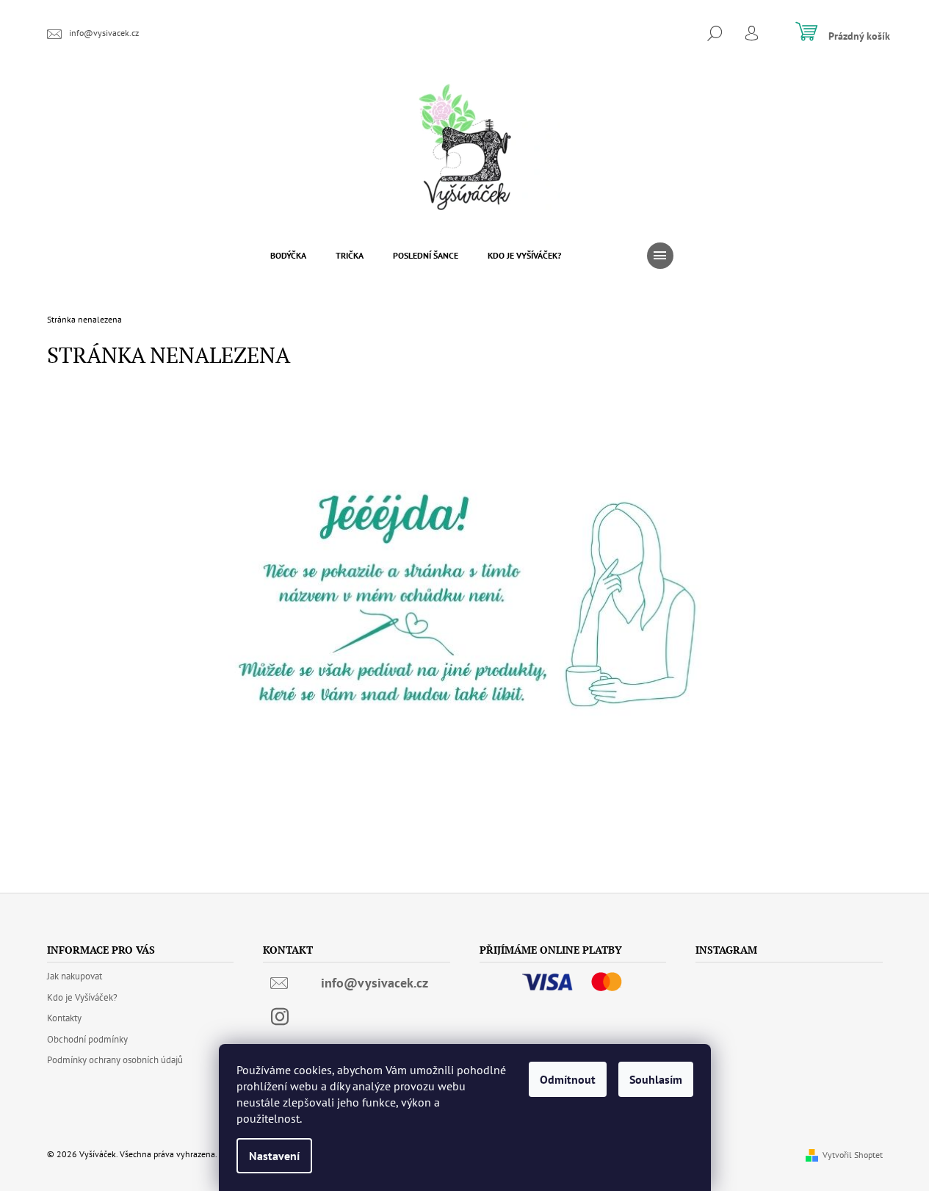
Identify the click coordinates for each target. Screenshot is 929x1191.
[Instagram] (280, 1017)
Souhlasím (655, 1079)
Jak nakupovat (74, 976)
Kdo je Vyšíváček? (82, 997)
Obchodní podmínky (87, 1039)
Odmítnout (568, 1079)
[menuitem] (288, 255)
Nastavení (274, 1155)
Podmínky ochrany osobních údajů (115, 1060)
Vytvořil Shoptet (853, 1154)
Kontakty (64, 1018)
